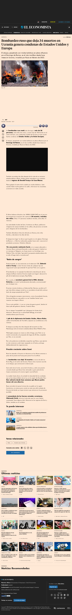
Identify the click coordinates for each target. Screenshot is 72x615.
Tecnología (21, 508)
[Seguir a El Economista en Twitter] (55, 595)
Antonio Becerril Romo (24, 538)
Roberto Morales (40, 516)
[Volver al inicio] (23, 579)
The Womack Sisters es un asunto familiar (25, 533)
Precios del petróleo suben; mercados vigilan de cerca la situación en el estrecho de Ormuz (26, 490)
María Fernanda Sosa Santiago (25, 560)
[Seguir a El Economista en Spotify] (64, 595)
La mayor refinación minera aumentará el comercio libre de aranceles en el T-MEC (44, 512)
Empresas (38, 508)
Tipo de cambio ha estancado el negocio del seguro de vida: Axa (62, 511)
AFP (21, 494)
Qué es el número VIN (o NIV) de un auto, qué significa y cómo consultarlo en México (9, 556)
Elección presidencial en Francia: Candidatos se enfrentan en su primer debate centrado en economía (44, 534)
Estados (21, 552)
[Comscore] (59, 608)
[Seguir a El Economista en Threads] (61, 597)
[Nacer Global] (5, 596)
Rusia (9, 442)
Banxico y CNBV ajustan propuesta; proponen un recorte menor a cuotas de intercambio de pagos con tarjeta (62, 490)
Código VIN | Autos (5, 552)
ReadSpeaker (35, 126)
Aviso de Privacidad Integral (27, 587)
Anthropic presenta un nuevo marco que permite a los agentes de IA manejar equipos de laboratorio (27, 512)
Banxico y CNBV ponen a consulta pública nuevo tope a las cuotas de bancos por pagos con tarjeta (62, 534)
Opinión (21, 530)
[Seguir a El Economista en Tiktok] (64, 597)
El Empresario (21, 582)
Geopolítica (4, 37)
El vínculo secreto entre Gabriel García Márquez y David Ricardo (62, 555)
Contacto (36, 587)
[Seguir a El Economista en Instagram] (67, 595)
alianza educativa (47, 32)
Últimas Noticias (8, 32)
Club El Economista (31, 582)
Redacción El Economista (60, 538)
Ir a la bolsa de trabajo (20, 600)
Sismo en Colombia (25, 32)
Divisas (66, 32)
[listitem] (3, 126)
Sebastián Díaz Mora (64, 516)
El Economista (14, 582)
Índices (61, 32)
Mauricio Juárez (5, 560)
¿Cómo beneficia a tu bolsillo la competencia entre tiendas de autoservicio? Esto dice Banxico (44, 490)
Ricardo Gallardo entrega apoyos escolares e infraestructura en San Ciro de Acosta (9, 534)
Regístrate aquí (53, 586)
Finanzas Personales (41, 486)
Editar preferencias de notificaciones (10, 589)
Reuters (22, 516)
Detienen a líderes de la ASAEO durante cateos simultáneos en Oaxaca (27, 556)
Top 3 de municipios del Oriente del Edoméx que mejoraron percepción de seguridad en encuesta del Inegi (9, 490)
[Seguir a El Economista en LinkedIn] (58, 595)
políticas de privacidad (63, 589)
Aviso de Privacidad (14, 587)
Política (3, 486)
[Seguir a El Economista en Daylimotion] (55, 597)
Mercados (21, 486)
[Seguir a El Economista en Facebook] (51, 595)
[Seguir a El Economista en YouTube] (61, 595)
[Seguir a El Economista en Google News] (58, 597)
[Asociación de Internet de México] (69, 608)
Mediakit (10, 585)
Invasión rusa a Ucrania (19, 442)
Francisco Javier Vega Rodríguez (61, 560)
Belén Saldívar (58, 494)
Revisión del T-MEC (36, 32)
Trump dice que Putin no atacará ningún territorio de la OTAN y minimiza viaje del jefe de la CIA (44, 556)
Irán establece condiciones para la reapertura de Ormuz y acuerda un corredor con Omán (9, 512)
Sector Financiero (58, 486)
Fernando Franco (41, 494)
